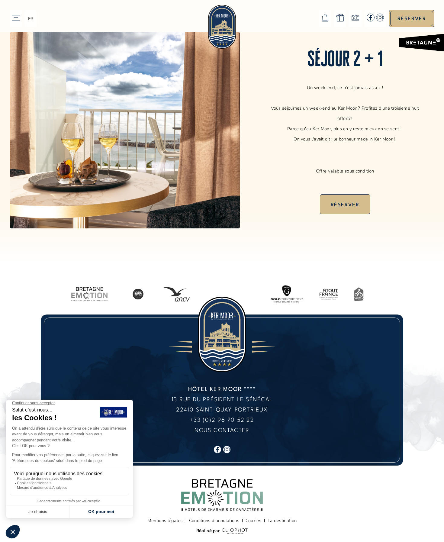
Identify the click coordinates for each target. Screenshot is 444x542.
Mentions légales (165, 521)
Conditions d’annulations (214, 521)
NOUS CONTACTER (222, 430)
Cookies (253, 521)
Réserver (345, 205)
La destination (282, 521)
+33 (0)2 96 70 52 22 (222, 420)
